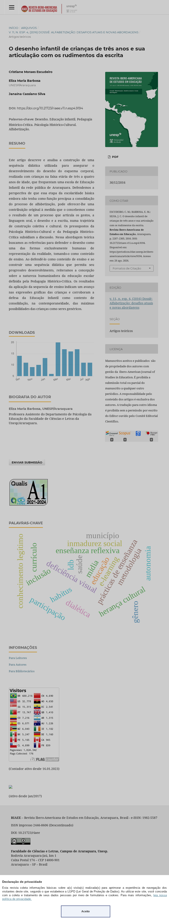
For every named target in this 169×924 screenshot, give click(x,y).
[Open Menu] (11, 7)
